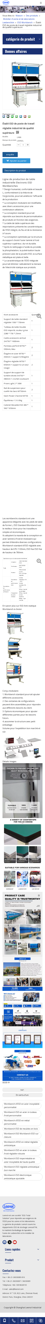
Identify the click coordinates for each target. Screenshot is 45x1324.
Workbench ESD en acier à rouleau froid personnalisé (20, 1114)
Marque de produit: (9, 140)
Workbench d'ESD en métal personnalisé (17, 1122)
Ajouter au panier (18, 160)
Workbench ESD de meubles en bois (21, 1128)
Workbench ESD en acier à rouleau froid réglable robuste (20, 1152)
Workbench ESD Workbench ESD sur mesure (21, 1135)
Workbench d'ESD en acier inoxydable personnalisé (21, 1106)
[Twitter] (10, 1242)
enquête (10, 154)
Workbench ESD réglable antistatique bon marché (21, 1168)
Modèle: (5, 137)
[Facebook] (4, 1242)
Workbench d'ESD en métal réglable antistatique (21, 1144)
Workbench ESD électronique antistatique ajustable (18, 1177)
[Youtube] (15, 1242)
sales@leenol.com (16, 1289)
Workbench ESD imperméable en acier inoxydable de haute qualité (19, 1160)
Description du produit (15, 170)
